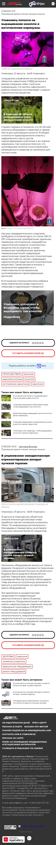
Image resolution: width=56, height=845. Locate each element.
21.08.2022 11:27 (8, 11)
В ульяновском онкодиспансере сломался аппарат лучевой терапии (31, 693)
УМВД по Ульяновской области (17, 68)
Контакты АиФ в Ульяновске (19, 734)
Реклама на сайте (12, 738)
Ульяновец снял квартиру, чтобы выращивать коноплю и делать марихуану (32, 432)
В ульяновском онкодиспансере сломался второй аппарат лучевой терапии (31, 684)
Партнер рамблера (25, 831)
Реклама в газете (12, 726)
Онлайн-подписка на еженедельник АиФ (26, 730)
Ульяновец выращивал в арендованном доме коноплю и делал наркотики (32, 423)
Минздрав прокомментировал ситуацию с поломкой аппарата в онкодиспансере (31, 702)
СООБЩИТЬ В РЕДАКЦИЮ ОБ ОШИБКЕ (22, 748)
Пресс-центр (39, 722)
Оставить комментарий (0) (28, 353)
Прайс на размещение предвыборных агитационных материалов (24, 743)
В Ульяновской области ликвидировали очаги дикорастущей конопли (30, 397)
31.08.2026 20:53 (8, 446)
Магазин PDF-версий (36, 726)
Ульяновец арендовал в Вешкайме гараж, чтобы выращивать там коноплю (23, 308)
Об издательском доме (16, 722)
